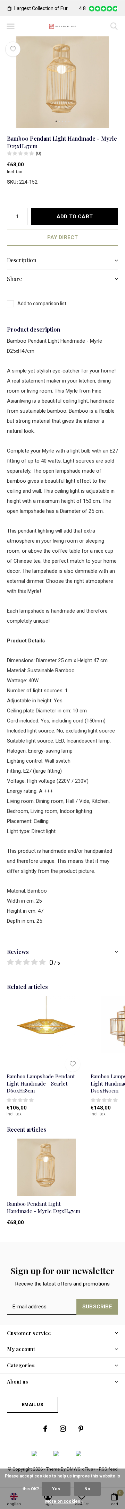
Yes (56, 1488)
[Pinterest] (80, 1428)
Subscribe (97, 1307)
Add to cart (75, 216)
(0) (38, 153)
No (87, 1488)
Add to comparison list (41, 303)
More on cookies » (64, 1501)
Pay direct (62, 237)
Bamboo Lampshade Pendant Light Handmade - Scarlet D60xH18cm (41, 1083)
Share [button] (14, 278)
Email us (32, 1404)
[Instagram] (63, 1428)
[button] (10, 26)
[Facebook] (45, 1428)
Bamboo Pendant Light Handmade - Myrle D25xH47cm (43, 1207)
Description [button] (21, 260)
